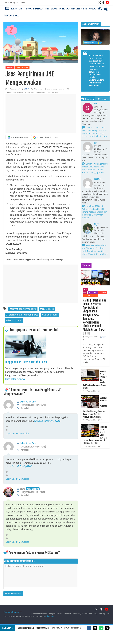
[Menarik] (7, 426)
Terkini (104, 99)
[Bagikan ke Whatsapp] (101, 628)
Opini (84, 8)
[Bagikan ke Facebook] (89, 628)
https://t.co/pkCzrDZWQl (47, 420)
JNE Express (48, 308)
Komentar (90, 99)
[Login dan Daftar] (106, 9)
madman (98, 179)
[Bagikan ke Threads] (107, 628)
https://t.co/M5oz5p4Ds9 (19, 466)
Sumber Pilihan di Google (47, 137)
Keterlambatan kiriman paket (24, 92)
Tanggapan (51, 8)
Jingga (103, 337)
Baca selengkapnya (15, 378)
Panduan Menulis (69, 8)
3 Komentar (38, 89)
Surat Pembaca (34, 8)
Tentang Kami (12, 15)
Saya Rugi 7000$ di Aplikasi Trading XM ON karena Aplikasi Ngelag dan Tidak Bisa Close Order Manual (94, 212)
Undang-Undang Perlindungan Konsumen (96, 83)
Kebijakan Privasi (55, 613)
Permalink (25, 408)
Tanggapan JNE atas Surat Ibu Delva (26, 362)
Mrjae (96, 224)
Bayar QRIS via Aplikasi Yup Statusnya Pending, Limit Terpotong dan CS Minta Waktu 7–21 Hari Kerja (95, 249)
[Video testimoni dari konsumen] (95, 37)
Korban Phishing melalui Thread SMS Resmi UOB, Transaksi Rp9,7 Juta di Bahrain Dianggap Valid (95, 168)
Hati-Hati (85, 291)
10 (101, 420)
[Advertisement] (41, 113)
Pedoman (67, 613)
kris (95, 142)
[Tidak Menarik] (7, 429)
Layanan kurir (41, 92)
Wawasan (94, 8)
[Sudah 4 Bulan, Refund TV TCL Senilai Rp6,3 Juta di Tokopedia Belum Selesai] (90, 370)
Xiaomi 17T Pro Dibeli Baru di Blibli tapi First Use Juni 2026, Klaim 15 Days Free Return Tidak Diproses (94, 132)
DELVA (26, 89)
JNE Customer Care (28, 401)
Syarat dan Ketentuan (39, 613)
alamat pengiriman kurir (56, 89)
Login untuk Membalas (17, 433)
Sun (95, 103)
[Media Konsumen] (6, 8)
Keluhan (10, 67)
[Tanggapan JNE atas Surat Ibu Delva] (25, 336)
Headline (92, 292)
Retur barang (53, 92)
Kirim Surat (17, 8)
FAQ (95, 613)
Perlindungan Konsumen (82, 613)
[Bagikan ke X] (95, 628)
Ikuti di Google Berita (19, 137)
